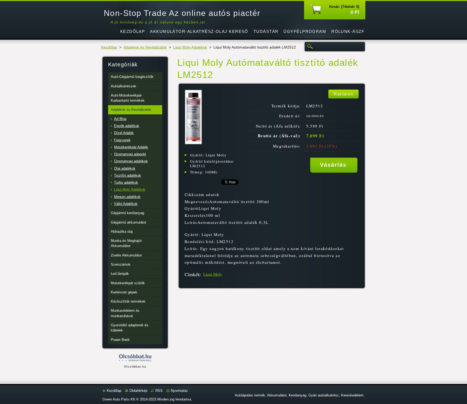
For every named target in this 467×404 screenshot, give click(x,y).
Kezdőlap (109, 47)
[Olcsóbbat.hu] (135, 358)
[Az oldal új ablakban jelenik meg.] (193, 143)
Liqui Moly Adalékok (190, 47)
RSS (159, 391)
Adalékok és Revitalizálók (145, 47)
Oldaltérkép (138, 391)
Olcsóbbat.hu (135, 366)
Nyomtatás (179, 391)
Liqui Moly (212, 274)
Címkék (192, 274)
